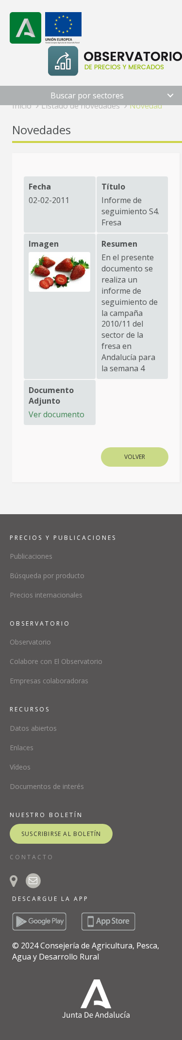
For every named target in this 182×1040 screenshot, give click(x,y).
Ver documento (56, 414)
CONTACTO (32, 857)
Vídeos (20, 767)
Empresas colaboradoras (49, 680)
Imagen (44, 243)
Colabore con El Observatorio (56, 661)
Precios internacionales (46, 594)
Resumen (119, 243)
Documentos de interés (47, 786)
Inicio (22, 105)
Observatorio (30, 641)
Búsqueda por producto (47, 575)
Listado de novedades (80, 105)
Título (113, 186)
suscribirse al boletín (61, 834)
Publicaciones (31, 556)
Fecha (40, 186)
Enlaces (21, 747)
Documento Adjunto (51, 396)
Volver (134, 457)
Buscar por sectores (87, 95)
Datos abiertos (33, 728)
